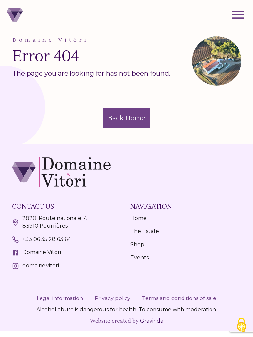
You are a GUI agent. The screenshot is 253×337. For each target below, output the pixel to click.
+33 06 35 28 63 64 (46, 239)
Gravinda (151, 321)
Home (138, 218)
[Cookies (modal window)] (241, 325)
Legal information (60, 298)
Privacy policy (112, 298)
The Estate (144, 231)
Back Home (126, 118)
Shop (137, 244)
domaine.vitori (40, 265)
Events (139, 257)
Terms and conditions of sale (179, 298)
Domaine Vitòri (41, 252)
